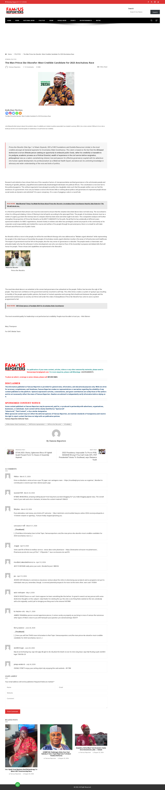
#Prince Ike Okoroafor (54, 424)
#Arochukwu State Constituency (16, 424)
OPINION (7, 59)
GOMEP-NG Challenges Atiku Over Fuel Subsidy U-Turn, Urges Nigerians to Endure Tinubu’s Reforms (56, 754)
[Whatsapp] (16, 113)
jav (15, 576)
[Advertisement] (56, 38)
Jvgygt (16, 546)
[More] (20, 113)
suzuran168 (18, 493)
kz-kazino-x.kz (19, 611)
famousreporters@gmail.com (38, 372)
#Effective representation (37, 424)
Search (131, 8)
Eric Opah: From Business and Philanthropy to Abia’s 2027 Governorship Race (21, 770)
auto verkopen (19, 593)
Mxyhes (17, 509)
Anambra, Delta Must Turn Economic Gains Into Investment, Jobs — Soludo (91, 749)
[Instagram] (10, 113)
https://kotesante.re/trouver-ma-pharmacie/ (81, 550)
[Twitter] (13, 113)
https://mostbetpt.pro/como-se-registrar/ (79, 480)
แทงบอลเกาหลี (19, 526)
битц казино (19, 628)
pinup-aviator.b (19, 664)
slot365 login (19, 648)
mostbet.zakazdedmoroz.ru (24, 562)
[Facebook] (6, 113)
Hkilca (16, 477)
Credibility (68, 424)
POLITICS (13, 59)
